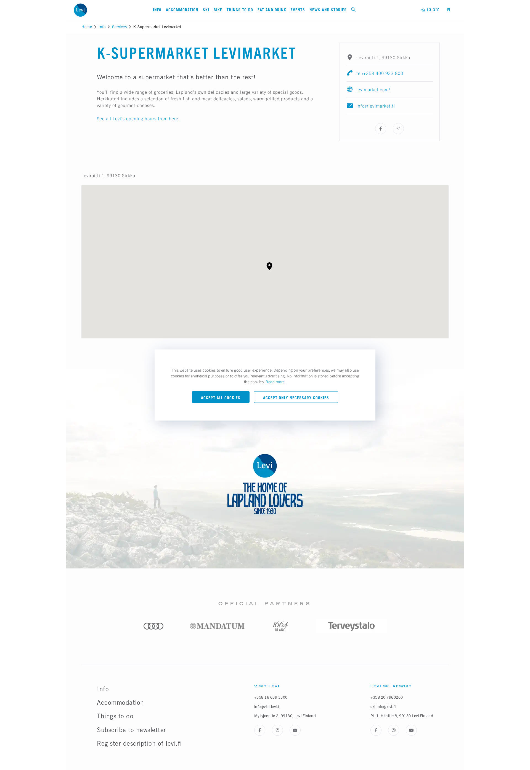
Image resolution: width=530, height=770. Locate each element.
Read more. (276, 381)
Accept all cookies (220, 397)
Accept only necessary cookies (296, 397)
